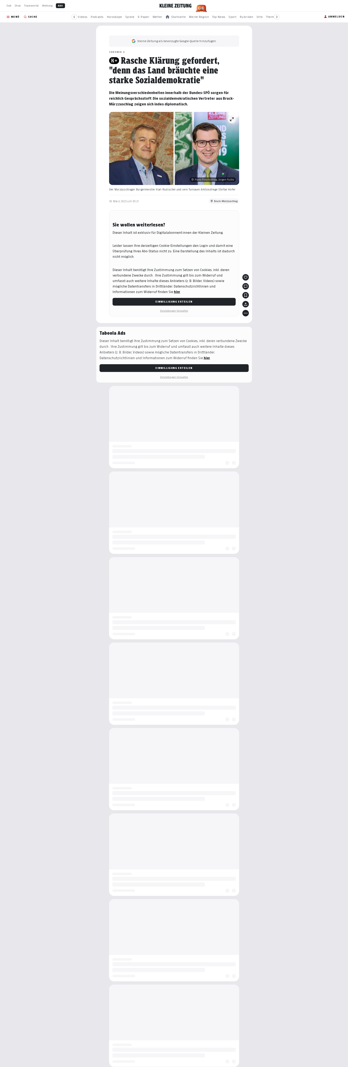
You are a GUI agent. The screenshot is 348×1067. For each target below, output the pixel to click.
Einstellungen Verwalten (174, 310)
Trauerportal (31, 5)
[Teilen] (245, 304)
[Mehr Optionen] (245, 313)
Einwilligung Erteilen (173, 301)
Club (9, 5)
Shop (18, 5)
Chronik (115, 52)
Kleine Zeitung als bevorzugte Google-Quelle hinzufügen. (177, 41)
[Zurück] (74, 17)
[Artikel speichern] (245, 295)
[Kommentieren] (245, 286)
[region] (176, 17)
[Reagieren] (245, 277)
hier (177, 292)
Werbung (47, 5)
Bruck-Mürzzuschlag (225, 201)
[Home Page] (175, 6)
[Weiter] (277, 17)
